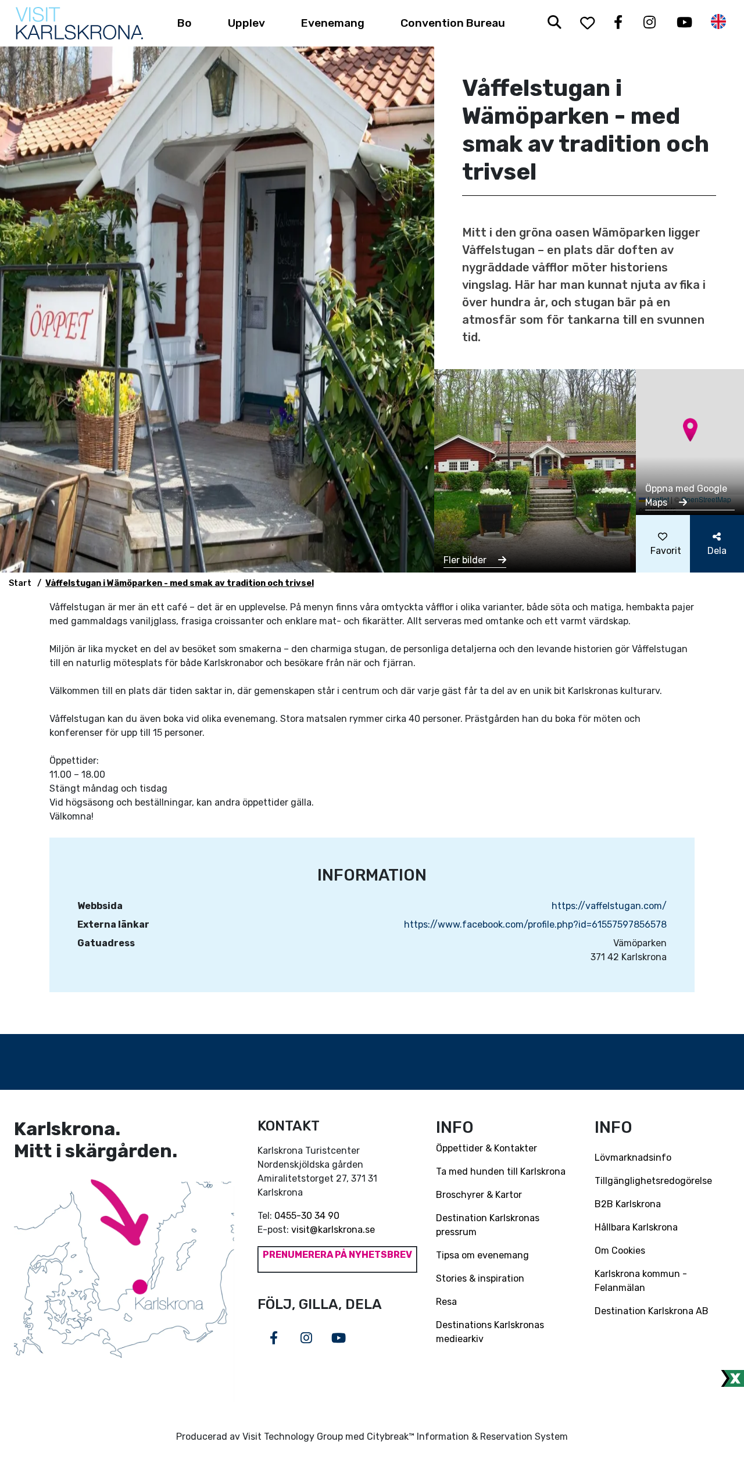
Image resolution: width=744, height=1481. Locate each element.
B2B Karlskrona (628, 1204)
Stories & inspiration (480, 1278)
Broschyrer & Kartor (479, 1194)
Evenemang (332, 23)
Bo (184, 23)
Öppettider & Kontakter (486, 1148)
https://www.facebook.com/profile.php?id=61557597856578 (535, 924)
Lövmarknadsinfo (633, 1157)
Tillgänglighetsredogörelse (653, 1180)
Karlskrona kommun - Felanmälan (641, 1280)
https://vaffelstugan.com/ (609, 905)
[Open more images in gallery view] (535, 469)
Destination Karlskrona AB (652, 1311)
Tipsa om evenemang (482, 1255)
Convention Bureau (452, 23)
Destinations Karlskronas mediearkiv (490, 1331)
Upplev (246, 23)
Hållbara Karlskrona (636, 1227)
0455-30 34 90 (306, 1215)
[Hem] (79, 23)
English (718, 21)
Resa (446, 1301)
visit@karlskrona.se (333, 1229)
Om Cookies (620, 1250)
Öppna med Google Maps (686, 495)
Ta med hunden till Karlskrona (501, 1171)
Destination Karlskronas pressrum (487, 1224)
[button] (690, 430)
